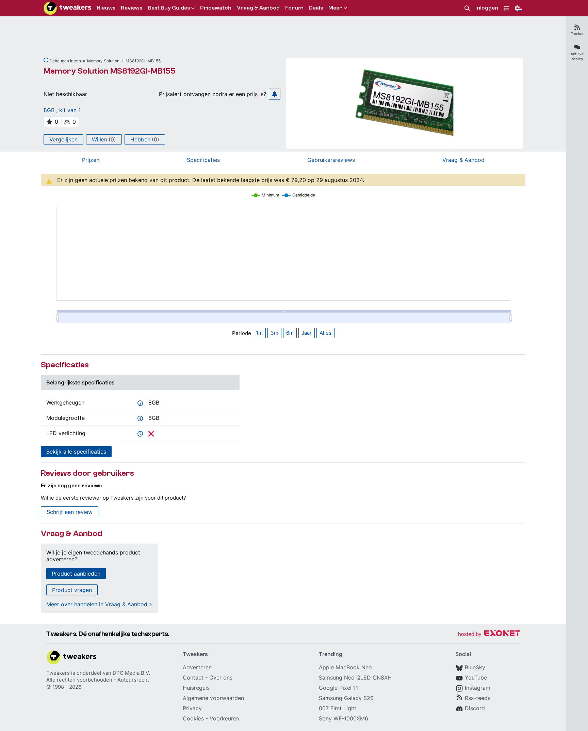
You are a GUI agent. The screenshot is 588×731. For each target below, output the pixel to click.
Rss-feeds (477, 698)
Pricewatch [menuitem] (215, 8)
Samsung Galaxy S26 (346, 698)
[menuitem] (467, 8)
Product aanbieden (76, 573)
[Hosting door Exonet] (489, 634)
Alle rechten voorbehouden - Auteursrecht (97, 679)
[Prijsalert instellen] (274, 94)
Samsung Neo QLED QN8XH (355, 677)
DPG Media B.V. (131, 673)
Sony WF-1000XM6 (343, 718)
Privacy (192, 708)
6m (290, 333)
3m (274, 333)
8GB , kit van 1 (62, 110)
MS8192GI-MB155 (143, 60)
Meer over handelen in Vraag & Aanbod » (99, 604)
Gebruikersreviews (331, 159)
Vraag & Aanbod (463, 159)
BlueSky (475, 667)
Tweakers (58, 673)
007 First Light (337, 708)
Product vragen (72, 590)
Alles (325, 333)
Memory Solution (103, 60)
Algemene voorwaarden (213, 698)
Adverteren (197, 667)
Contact (193, 677)
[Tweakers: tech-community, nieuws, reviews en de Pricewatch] (67, 8)
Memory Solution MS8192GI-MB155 (110, 71)
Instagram (477, 687)
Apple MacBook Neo (345, 667)
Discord (475, 708)
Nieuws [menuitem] (106, 8)
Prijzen (90, 159)
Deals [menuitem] (316, 8)
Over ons (220, 677)
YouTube (476, 677)
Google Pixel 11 (338, 687)
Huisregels (196, 687)
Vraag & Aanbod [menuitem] (258, 8)
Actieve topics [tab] (577, 56)
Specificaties (203, 159)
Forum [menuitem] (294, 8)
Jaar (306, 333)
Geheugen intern (65, 60)
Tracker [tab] (577, 33)
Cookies (193, 718)
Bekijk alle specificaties (76, 451)
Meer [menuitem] (335, 8)
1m (259, 333)
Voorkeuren (224, 718)
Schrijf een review (70, 511)
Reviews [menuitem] (131, 8)
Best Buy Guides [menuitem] (169, 8)
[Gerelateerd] (46, 60)
